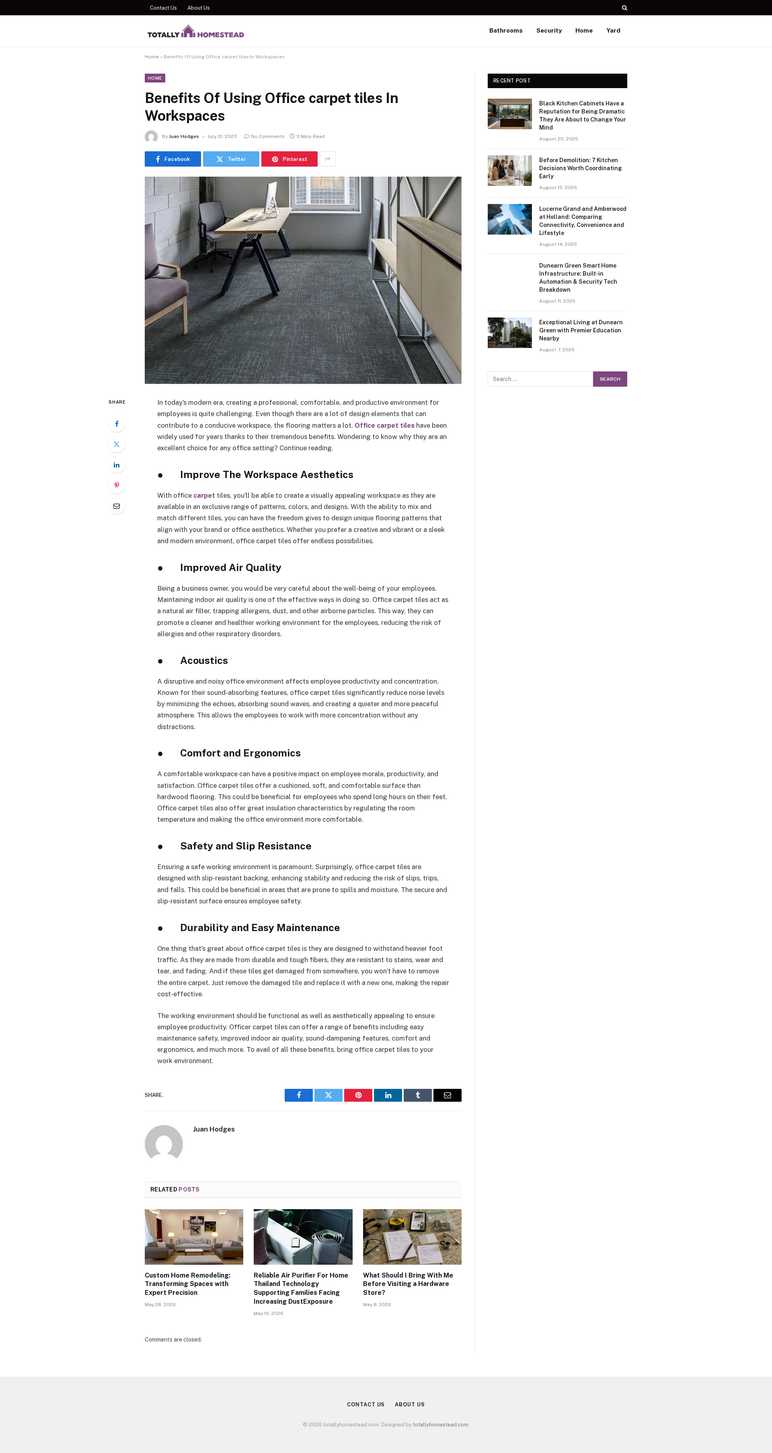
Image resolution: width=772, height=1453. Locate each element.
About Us (198, 8)
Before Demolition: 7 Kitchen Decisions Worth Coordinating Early (580, 168)
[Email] (117, 506)
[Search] (623, 7)
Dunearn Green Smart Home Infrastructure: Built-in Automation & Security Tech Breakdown (578, 277)
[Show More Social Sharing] (328, 159)
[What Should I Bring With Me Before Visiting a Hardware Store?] (412, 1237)
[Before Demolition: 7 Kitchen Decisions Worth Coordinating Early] (510, 170)
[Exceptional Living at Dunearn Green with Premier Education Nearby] (510, 332)
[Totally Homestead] (195, 30)
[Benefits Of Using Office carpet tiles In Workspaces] (303, 280)
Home (584, 30)
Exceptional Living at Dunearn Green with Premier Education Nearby (581, 330)
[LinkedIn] (117, 465)
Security (549, 30)
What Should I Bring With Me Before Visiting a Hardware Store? (408, 1284)
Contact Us (163, 8)
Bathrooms (506, 30)
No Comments (268, 136)
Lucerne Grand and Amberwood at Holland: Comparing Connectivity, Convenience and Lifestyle (582, 221)
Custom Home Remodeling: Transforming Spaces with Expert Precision (187, 1284)
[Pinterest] (117, 485)
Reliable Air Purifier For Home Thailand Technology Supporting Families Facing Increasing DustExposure (301, 1288)
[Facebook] (117, 424)
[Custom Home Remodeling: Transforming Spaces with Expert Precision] (194, 1237)
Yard (613, 30)
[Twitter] (117, 444)
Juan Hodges (184, 136)
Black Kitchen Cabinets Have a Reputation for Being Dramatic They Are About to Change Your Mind (582, 115)
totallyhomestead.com (440, 1425)
